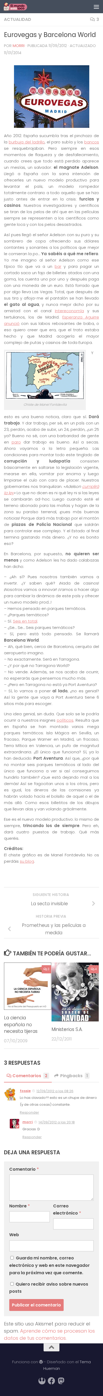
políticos (65, 720)
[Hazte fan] (51, 1381)
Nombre (19, 1206)
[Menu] (96, 6)
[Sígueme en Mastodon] (61, 1381)
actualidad (17, 19)
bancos (91, 142)
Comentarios (30, 1076)
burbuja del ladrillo (27, 142)
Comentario (24, 1169)
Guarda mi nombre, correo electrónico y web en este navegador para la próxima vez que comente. (49, 1265)
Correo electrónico (67, 1209)
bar (58, 266)
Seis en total (25, 621)
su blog (27, 861)
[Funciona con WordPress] (41, 1362)
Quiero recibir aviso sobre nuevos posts (48, 1287)
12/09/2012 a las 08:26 (54, 1091)
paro (16, 442)
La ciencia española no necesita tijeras (21, 1024)
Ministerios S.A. (67, 1029)
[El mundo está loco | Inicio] (19, 6)
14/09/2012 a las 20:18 (57, 1122)
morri (19, 45)
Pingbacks (74, 1076)
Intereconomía (69, 311)
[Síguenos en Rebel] (42, 1381)
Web (14, 1235)
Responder (29, 1112)
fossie (25, 1090)
